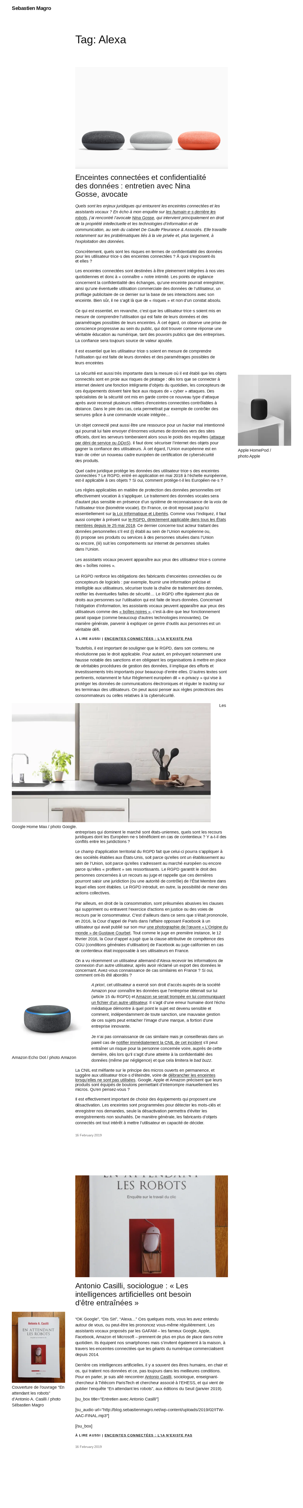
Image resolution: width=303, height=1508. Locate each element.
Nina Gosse (143, 217)
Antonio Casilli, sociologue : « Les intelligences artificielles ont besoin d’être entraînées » (133, 1294)
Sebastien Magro (31, 8)
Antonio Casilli (158, 1376)
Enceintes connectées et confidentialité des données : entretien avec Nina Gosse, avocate (140, 185)
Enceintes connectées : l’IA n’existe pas (148, 639)
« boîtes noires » (134, 611)
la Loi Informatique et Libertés (140, 513)
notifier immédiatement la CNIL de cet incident (159, 1042)
